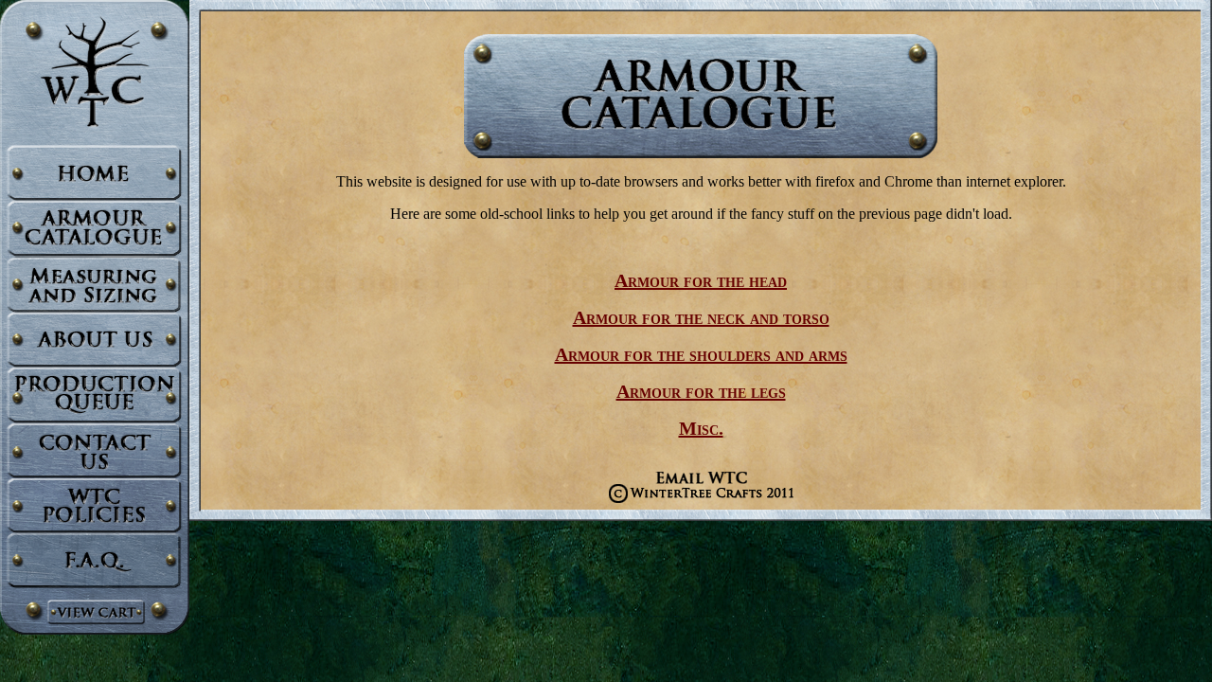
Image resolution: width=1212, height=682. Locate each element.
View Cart (94, 611)
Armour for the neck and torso (701, 317)
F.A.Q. (94, 560)
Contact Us (94, 450)
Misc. (701, 428)
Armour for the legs (701, 391)
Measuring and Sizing (94, 284)
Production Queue (94, 394)
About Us (94, 339)
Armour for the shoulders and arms (701, 354)
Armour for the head (701, 280)
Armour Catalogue (94, 229)
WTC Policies (94, 505)
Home (94, 173)
